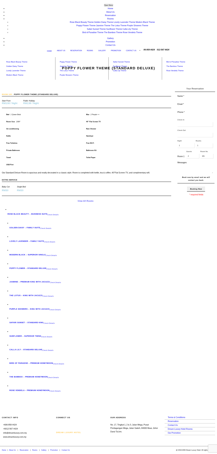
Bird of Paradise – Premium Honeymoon (31, 363)
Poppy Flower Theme (86, 25)
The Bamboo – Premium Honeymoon (28, 377)
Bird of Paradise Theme (92, 32)
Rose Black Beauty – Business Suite (27, 214)
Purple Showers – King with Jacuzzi (29, 309)
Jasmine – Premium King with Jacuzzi (29, 282)
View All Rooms (86, 201)
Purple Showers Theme (137, 25)
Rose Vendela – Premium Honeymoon (29, 390)
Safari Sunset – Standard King (26, 323)
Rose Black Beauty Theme (82, 22)
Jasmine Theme (103, 25)
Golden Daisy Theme (103, 22)
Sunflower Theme (114, 29)
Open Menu (108, 5)
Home (110, 8)
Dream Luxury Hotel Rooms (180, 429)
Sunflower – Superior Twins (25, 336)
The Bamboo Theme (113, 32)
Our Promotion (174, 433)
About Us (110, 12)
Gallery (110, 38)
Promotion (110, 42)
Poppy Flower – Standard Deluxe (27, 268)
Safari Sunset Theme (96, 29)
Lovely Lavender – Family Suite (26, 241)
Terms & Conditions (176, 417)
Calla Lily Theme (130, 29)
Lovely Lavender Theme (124, 22)
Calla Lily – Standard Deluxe (25, 350)
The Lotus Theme (119, 25)
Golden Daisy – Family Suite (24, 228)
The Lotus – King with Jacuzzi (26, 295)
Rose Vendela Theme (132, 32)
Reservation (110, 15)
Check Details (53, 215)
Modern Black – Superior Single (27, 255)
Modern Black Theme (145, 22)
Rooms (110, 19)
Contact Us (110, 45)
